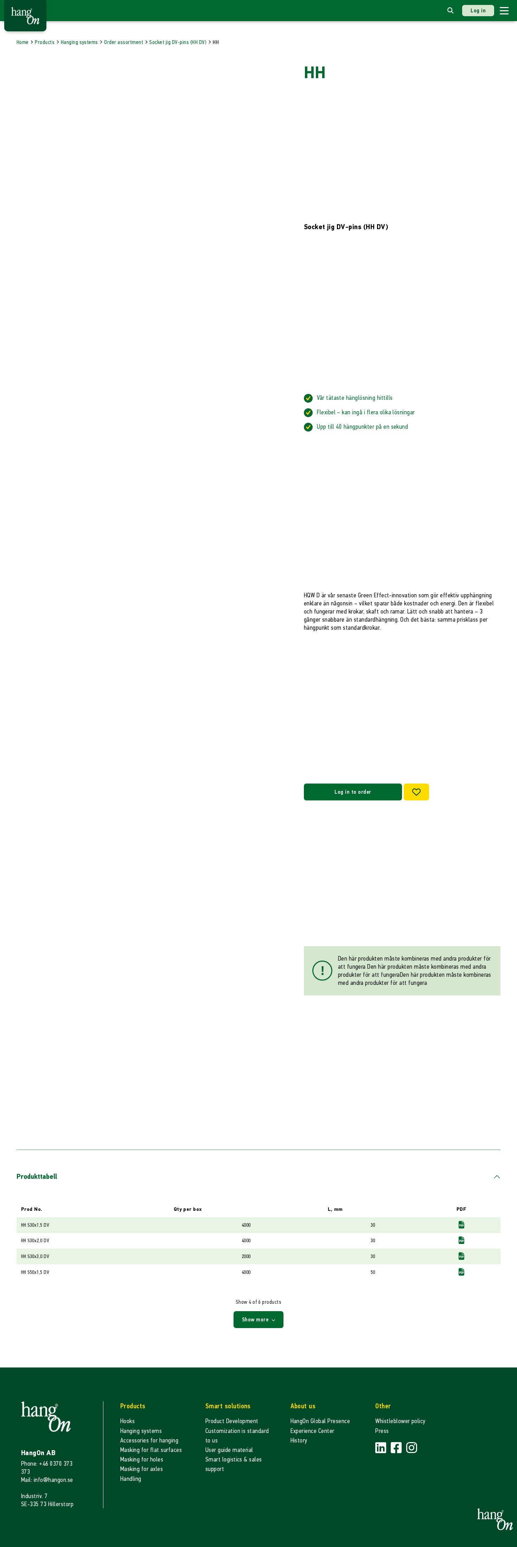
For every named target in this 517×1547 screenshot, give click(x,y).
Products (45, 42)
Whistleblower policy (400, 1421)
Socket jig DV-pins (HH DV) (177, 42)
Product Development (231, 1421)
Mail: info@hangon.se (47, 1480)
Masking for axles (141, 1469)
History (299, 1440)
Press (382, 1431)
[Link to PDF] (461, 1224)
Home (23, 42)
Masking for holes (141, 1459)
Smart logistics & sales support (233, 1464)
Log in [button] (478, 10)
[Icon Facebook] (397, 1448)
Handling (130, 1479)
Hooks (127, 1421)
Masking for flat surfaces (151, 1450)
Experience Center (312, 1431)
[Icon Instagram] (411, 1448)
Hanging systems (79, 42)
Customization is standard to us (237, 1436)
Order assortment (123, 42)
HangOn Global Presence (320, 1421)
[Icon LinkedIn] (381, 1448)
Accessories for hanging (149, 1440)
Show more (256, 1319)
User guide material (229, 1450)
